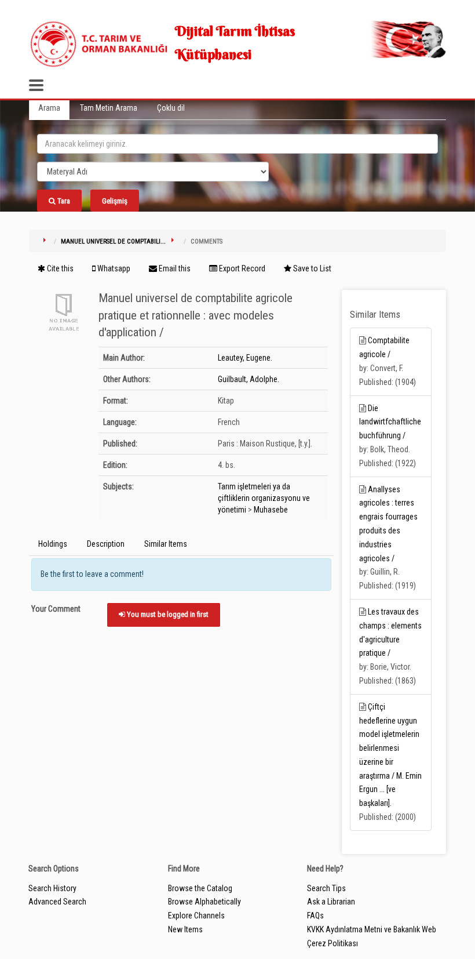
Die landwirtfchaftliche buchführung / (390, 422)
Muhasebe (271, 509)
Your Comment (56, 608)
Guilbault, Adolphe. (248, 379)
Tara (63, 201)
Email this (174, 268)
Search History (52, 888)
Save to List (311, 268)
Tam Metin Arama (108, 107)
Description (106, 543)
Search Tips (326, 888)
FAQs (315, 915)
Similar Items (165, 543)
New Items (185, 929)
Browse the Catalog (200, 888)
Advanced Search (57, 901)
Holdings (52, 543)
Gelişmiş (114, 201)
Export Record (241, 268)
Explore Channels (196, 915)
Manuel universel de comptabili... (113, 241)
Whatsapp (113, 268)
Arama (49, 107)
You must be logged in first (167, 614)
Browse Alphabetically (204, 901)
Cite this (59, 268)
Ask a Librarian (331, 901)
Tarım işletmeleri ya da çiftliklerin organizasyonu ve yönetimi (264, 498)
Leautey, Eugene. (245, 357)
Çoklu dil (171, 107)
